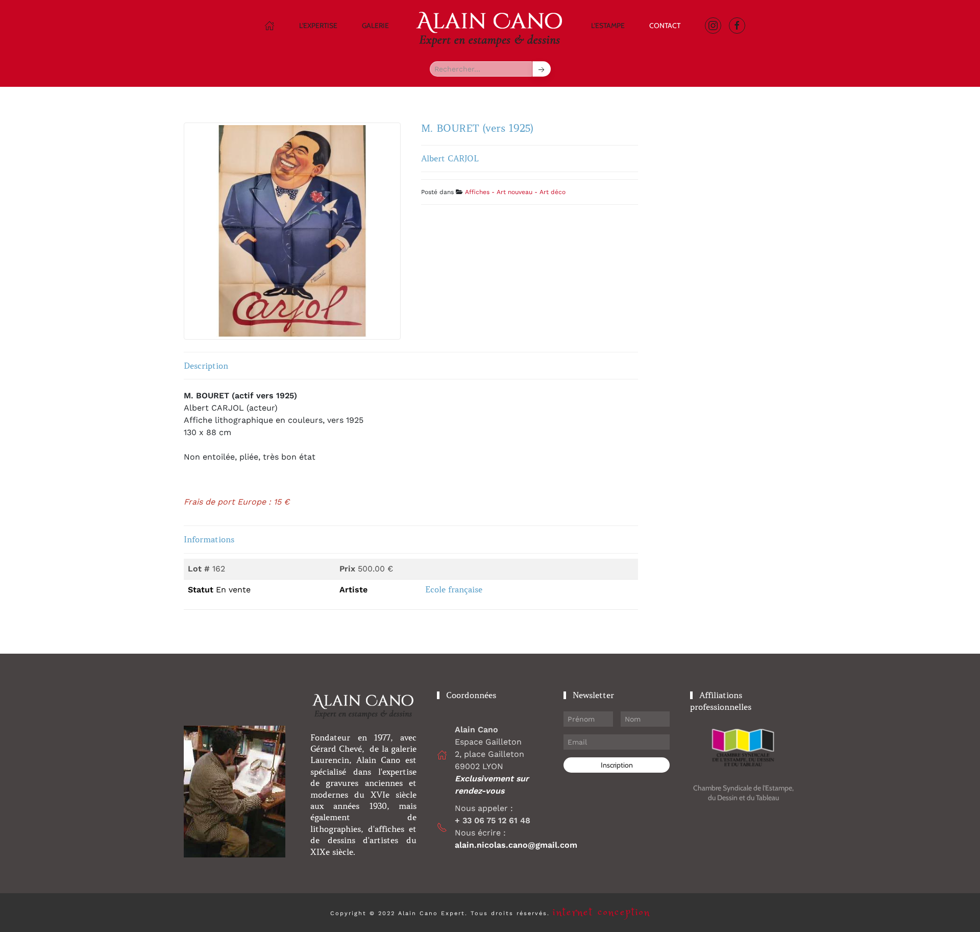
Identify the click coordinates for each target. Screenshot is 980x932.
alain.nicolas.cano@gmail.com (516, 845)
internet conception (601, 912)
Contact (664, 25)
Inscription (617, 765)
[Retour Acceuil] (490, 28)
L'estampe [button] (608, 25)
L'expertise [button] (318, 25)
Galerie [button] (375, 25)
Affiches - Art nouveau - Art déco (515, 192)
